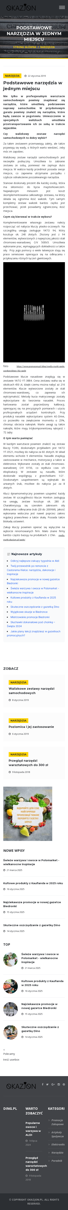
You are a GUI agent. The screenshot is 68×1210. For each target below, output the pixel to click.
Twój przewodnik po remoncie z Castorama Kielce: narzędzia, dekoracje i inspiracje (31, 570)
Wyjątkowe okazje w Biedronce (29, 611)
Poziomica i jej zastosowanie (31, 727)
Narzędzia (12, 75)
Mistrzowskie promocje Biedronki (30, 617)
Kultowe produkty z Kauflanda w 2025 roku (33, 883)
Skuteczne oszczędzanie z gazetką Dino (35, 606)
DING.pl (10, 1108)
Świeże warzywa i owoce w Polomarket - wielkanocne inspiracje (40, 958)
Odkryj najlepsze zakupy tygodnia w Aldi (35, 560)
